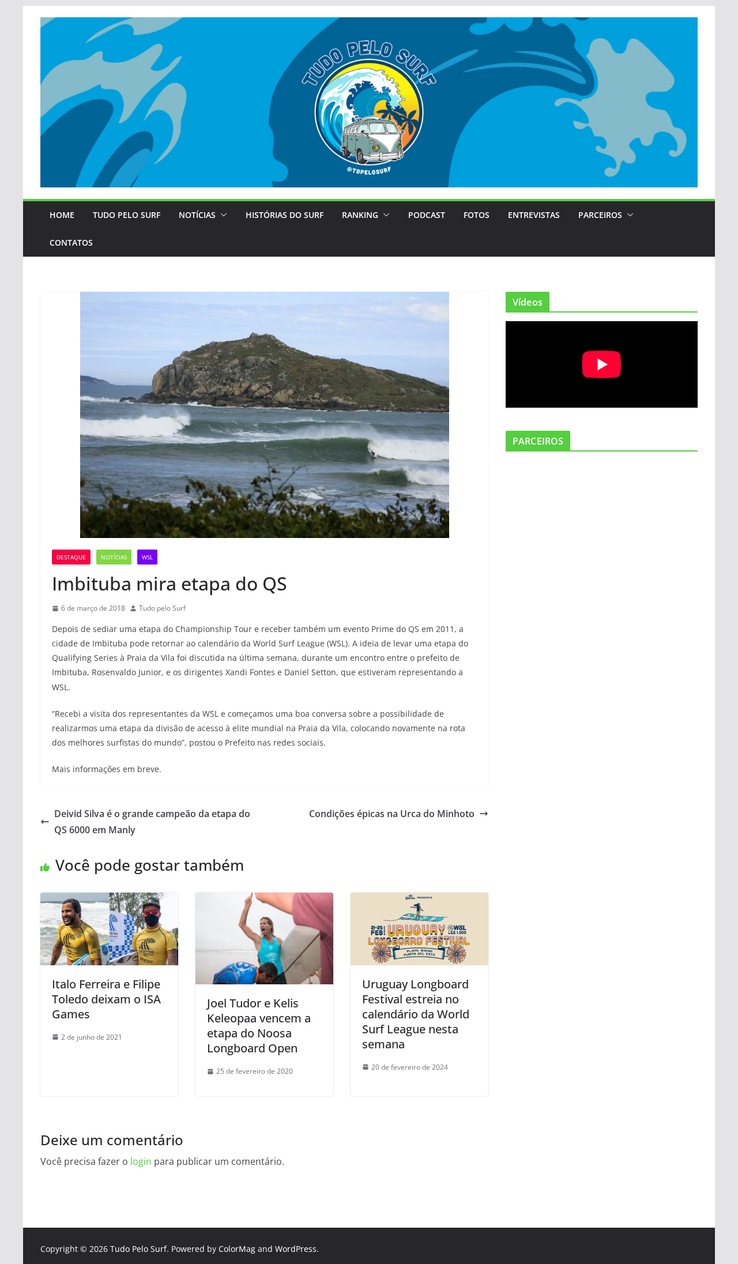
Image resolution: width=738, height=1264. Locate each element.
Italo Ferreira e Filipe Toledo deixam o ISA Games (106, 999)
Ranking (360, 214)
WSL (147, 557)
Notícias (197, 214)
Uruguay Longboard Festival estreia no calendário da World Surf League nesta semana (415, 1014)
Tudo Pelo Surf (126, 214)
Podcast (426, 214)
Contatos (71, 242)
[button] (221, 215)
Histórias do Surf (284, 214)
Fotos (477, 214)
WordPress (296, 1248)
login (141, 1161)
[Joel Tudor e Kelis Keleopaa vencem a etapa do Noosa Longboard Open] (264, 900)
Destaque (71, 557)
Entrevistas (534, 214)
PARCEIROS (600, 214)
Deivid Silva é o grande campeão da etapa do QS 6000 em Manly (152, 822)
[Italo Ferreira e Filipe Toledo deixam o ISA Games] (109, 900)
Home (62, 214)
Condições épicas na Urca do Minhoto (392, 813)
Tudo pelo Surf (162, 608)
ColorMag (237, 1248)
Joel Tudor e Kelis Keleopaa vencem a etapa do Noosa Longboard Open (259, 1025)
